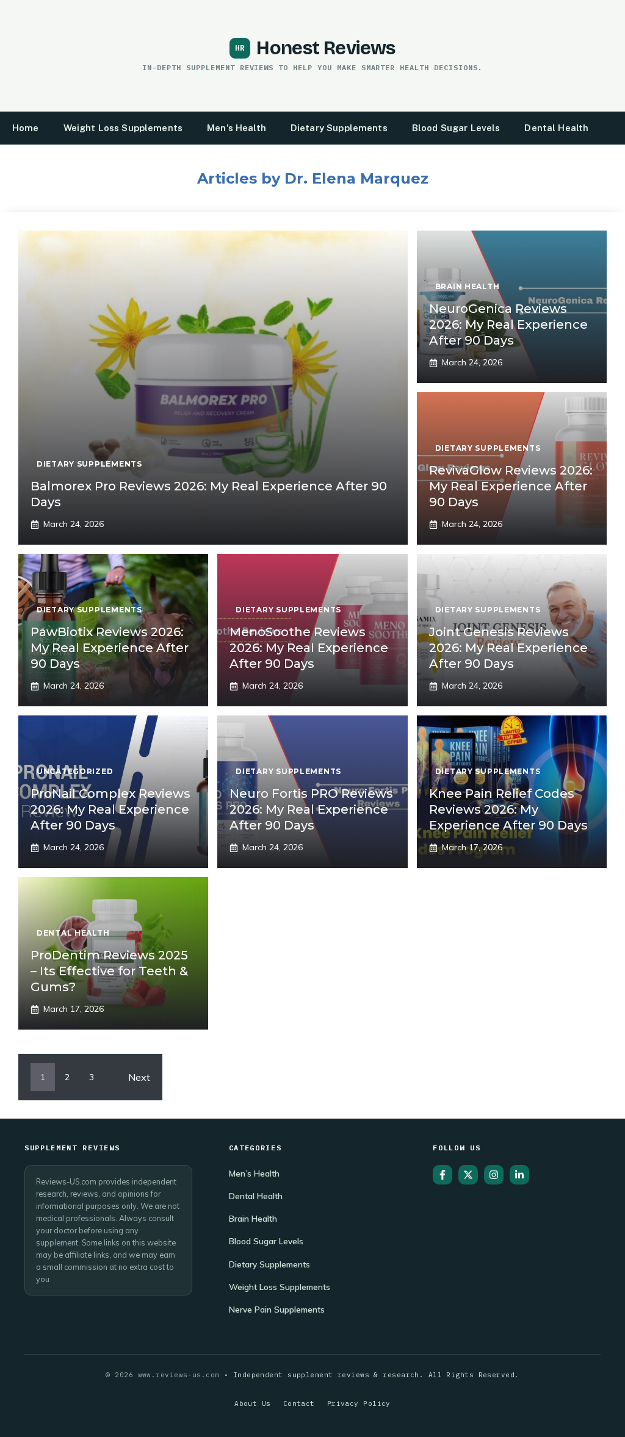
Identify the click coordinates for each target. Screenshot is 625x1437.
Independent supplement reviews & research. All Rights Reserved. (376, 1375)
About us (252, 1403)
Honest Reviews (325, 48)
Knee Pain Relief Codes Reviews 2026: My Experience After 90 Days (508, 809)
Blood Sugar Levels (456, 128)
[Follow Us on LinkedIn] (519, 1174)
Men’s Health (236, 128)
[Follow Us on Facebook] (442, 1174)
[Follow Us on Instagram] (494, 1174)
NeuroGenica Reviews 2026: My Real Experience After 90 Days (508, 324)
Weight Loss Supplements (122, 128)
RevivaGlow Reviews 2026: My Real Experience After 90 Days (511, 486)
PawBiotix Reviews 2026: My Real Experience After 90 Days (110, 648)
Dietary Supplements (339, 128)
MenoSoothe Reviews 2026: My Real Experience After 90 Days (308, 648)
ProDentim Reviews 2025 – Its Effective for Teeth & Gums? (109, 971)
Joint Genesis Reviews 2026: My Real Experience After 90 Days (508, 648)
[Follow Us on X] (468, 1174)
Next (139, 1077)
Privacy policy (359, 1403)
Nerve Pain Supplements (277, 1309)
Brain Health (253, 1218)
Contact (299, 1403)
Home (25, 128)
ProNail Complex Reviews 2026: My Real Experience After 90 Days (110, 809)
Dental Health (556, 128)
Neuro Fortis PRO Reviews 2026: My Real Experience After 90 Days (311, 809)
